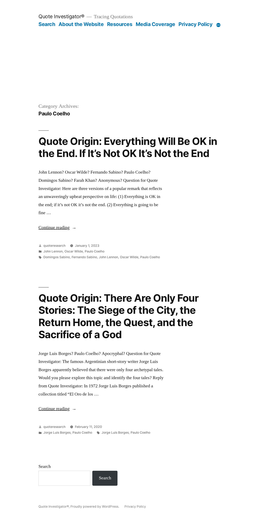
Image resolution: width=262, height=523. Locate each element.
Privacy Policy (195, 24)
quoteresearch (54, 246)
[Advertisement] (131, 58)
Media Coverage (155, 24)
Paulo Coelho (94, 251)
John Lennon (53, 251)
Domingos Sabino (56, 257)
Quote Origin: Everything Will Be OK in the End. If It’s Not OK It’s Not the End (127, 147)
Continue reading (57, 227)
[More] (218, 25)
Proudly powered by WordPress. (95, 506)
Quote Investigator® (61, 16)
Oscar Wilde (73, 251)
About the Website (81, 24)
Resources (119, 24)
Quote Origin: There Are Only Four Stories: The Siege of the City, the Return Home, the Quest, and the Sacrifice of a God (118, 316)
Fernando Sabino (84, 257)
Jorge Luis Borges (57, 432)
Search (46, 24)
